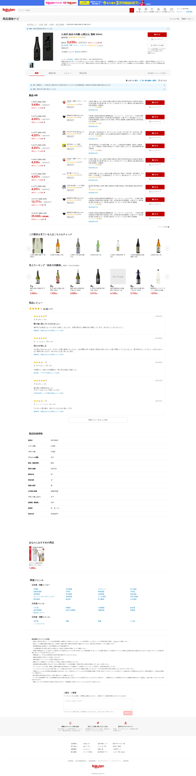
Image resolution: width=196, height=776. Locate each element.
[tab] (36, 73)
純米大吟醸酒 (60, 24)
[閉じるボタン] (168, 29)
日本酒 (51, 24)
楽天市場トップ (32, 24)
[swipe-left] (29, 248)
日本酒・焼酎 (43, 24)
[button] (145, 10)
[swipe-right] (167, 248)
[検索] (132, 10)
